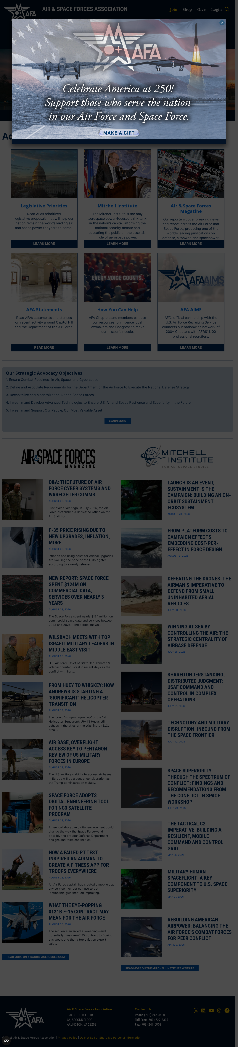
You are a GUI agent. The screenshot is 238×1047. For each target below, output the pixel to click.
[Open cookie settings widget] (6, 1040)
